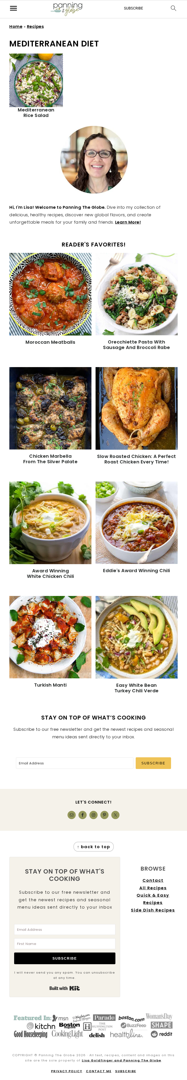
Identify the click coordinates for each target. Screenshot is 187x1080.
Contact (153, 880)
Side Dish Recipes (153, 910)
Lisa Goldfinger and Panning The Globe (121, 1060)
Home (15, 26)
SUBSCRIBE (125, 1071)
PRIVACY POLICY (66, 1071)
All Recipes (153, 888)
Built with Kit (64, 988)
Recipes (35, 26)
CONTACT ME (99, 1071)
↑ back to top (93, 847)
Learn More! (128, 222)
